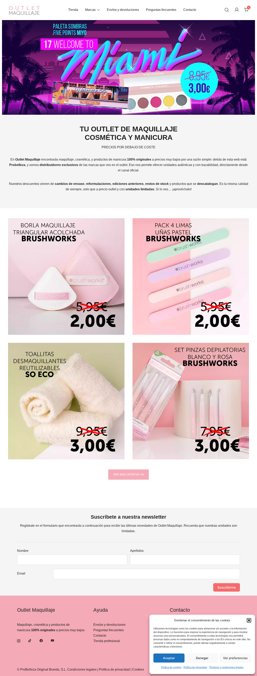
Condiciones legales (82, 669)
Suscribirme (226, 587)
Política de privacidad (195, 667)
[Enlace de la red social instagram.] (18, 640)
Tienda (73, 9)
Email (21, 573)
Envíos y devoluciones (123, 9)
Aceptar (169, 658)
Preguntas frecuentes (161, 9)
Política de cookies (171, 667)
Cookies (138, 669)
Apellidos (137, 550)
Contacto (189, 9)
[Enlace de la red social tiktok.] (30, 640)
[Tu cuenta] (236, 10)
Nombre (23, 550)
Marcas (90, 9)
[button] (249, 620)
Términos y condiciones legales (226, 667)
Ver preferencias (235, 658)
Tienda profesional (106, 641)
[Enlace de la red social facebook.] (41, 640)
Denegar (202, 658)
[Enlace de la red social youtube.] (52, 640)
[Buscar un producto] (226, 10)
